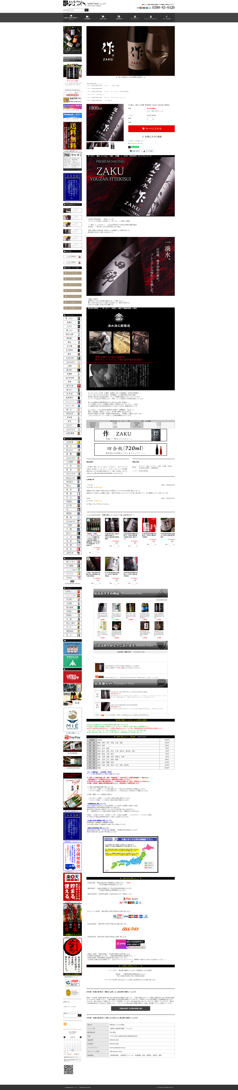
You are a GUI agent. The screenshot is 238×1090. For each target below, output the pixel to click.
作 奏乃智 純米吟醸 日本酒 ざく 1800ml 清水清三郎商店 (131, 574)
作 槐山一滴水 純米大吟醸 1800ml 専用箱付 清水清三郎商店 (93, 574)
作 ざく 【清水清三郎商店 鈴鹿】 (95, 85)
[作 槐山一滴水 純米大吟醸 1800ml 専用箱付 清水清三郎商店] (93, 564)
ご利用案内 (87, 18)
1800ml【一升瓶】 (115, 85)
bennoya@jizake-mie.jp (117, 1047)
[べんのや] (74, 5)
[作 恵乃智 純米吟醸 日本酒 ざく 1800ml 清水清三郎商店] (149, 525)
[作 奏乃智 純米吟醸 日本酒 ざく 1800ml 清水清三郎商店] (131, 564)
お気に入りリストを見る (70, 1006)
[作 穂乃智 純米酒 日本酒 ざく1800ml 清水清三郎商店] (168, 525)
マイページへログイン (150, 18)
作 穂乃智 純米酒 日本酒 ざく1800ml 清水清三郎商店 (168, 535)
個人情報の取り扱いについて (71, 1087)
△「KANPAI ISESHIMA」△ (72, 769)
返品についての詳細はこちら (136, 140)
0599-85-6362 (139, 976)
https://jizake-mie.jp (116, 1051)
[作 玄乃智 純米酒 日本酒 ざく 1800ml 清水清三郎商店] (112, 564)
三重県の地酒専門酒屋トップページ (71, 18)
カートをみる (167, 18)
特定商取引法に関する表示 (85, 1087)
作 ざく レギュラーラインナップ (118, 97)
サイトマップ (135, 18)
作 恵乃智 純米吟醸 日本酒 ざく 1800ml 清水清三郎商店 (149, 535)
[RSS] (65, 1024)
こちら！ (130, 894)
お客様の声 (119, 18)
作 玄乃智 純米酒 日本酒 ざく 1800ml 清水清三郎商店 (112, 574)
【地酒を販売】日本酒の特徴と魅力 (131, 1008)
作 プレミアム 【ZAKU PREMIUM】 (120, 91)
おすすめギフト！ (100, 94)
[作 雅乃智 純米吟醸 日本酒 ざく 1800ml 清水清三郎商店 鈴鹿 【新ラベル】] (131, 525)
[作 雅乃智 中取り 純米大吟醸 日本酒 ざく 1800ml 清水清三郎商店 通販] (112, 525)
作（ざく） (106, 85)
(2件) (141, 143)
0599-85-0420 (125, 976)
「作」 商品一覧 (108, 100)
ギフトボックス (91, 94)
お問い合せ (103, 18)
